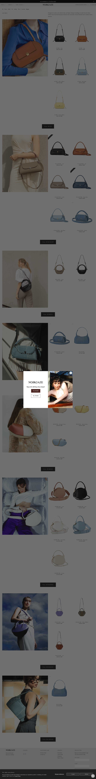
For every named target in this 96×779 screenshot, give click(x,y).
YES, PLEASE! (36, 390)
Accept (72, 774)
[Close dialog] (71, 373)
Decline (86, 774)
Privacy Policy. (17, 776)
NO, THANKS (36, 395)
